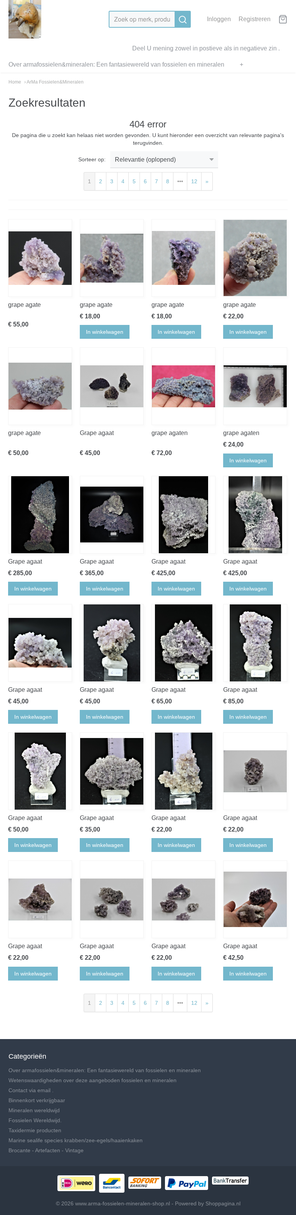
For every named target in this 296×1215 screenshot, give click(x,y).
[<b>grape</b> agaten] (183, 386)
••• (180, 181)
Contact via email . (31, 1090)
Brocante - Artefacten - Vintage (46, 1150)
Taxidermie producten (34, 1130)
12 (194, 181)
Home (14, 82)
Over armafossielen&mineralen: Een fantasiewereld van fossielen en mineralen (116, 64)
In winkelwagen (104, 332)
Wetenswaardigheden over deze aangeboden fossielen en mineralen (92, 1080)
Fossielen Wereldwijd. (35, 1120)
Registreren (255, 19)
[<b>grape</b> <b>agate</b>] (40, 257)
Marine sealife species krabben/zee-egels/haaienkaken (75, 1140)
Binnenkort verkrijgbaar (36, 1100)
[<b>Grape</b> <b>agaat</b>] (111, 386)
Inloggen (219, 19)
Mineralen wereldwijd (34, 1110)
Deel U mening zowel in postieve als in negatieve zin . (206, 48)
